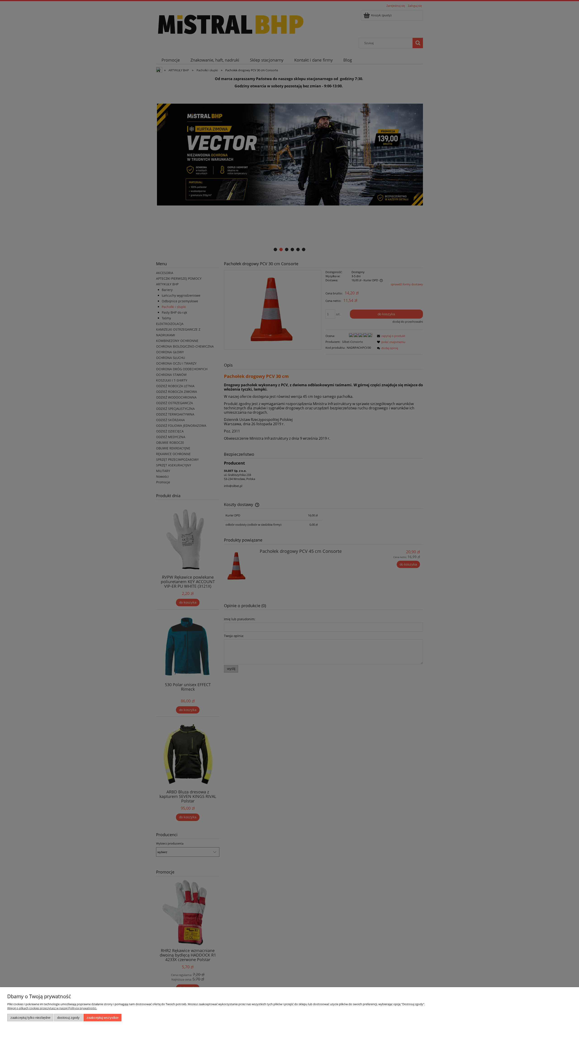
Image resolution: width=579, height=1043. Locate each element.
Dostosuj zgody (68, 1017)
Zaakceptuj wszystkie (103, 1017)
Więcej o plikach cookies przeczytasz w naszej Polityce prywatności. (52, 1008)
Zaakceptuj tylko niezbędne (30, 1017)
